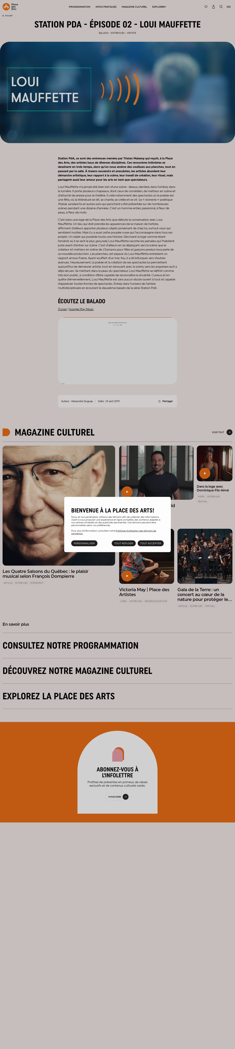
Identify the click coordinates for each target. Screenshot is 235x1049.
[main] (117, 524)
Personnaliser (84, 543)
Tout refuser (123, 543)
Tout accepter (150, 543)
